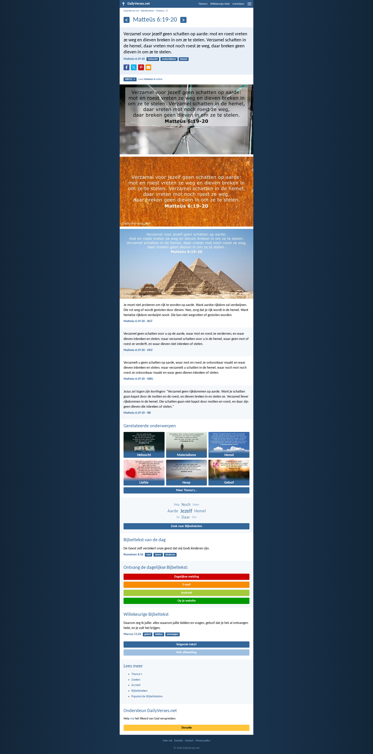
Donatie (186, 727)
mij (132, 718)
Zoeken (135, 679)
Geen (196, 504)
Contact (189, 740)
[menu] (249, 5)
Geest (158, 554)
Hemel (200, 511)
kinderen (170, 554)
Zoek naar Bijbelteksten (186, 526)
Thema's (202, 4)
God (148, 554)
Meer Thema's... (186, 490)
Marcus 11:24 (132, 634)
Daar (185, 517)
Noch (186, 505)
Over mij (167, 740)
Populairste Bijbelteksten (147, 696)
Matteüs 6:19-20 (134, 59)
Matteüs (160, 11)
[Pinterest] (142, 68)
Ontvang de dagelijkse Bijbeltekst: (156, 567)
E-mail (186, 584)
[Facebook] (127, 68)
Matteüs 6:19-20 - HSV (138, 350)
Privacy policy (203, 740)
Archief (135, 685)
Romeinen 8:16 (133, 554)
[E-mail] (149, 68)
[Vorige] (127, 20)
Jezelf (186, 511)
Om (194, 517)
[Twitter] (134, 68)
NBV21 (128, 79)
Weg (177, 504)
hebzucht (153, 59)
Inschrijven (238, 4)
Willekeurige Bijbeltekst (146, 614)
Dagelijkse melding (186, 576)
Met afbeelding (186, 652)
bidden (159, 634)
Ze (178, 517)
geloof (147, 634)
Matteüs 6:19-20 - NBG (138, 378)
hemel (183, 59)
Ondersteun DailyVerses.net (150, 711)
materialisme (169, 59)
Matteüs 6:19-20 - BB (137, 412)
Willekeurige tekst (220, 4)
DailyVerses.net (131, 11)
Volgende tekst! (186, 644)
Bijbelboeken (147, 11)
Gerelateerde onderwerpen (150, 426)
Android (186, 592)
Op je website (187, 600)
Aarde (172, 511)
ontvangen (172, 634)
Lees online (150, 79)
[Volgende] (183, 20)
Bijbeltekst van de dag (145, 540)
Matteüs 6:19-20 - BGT (138, 321)
